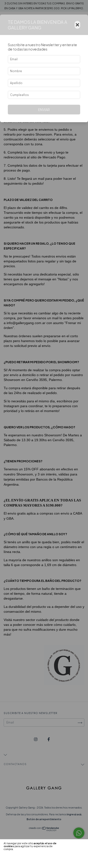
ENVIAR (44, 109)
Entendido (74, 846)
